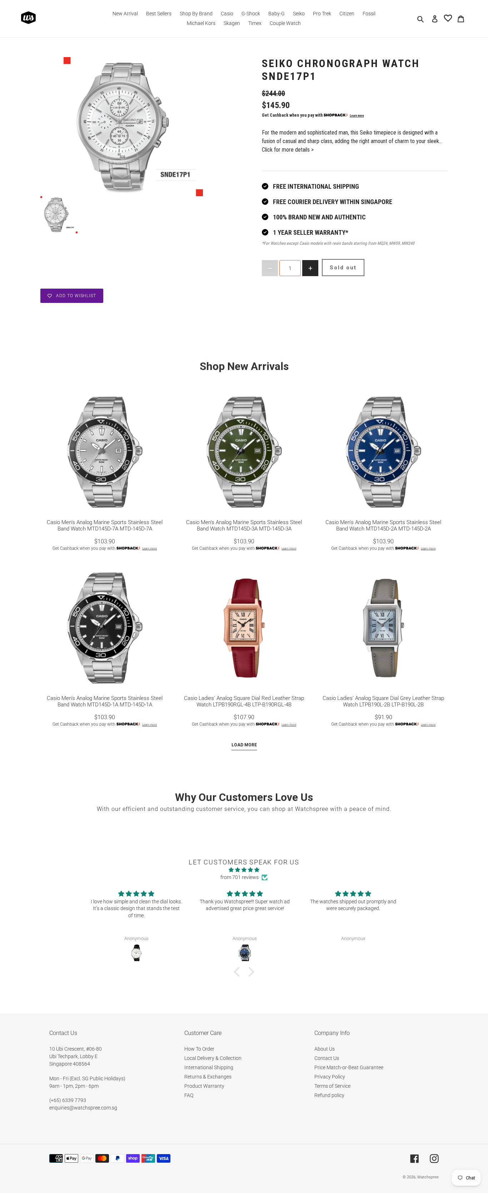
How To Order (199, 1049)
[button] (239, 972)
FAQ (188, 1095)
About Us (324, 1049)
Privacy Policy (329, 1077)
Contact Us (326, 1058)
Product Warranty (204, 1086)
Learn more (357, 115)
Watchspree (428, 1177)
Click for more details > (288, 149)
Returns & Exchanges (207, 1077)
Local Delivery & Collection (212, 1058)
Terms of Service (332, 1086)
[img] (244, 870)
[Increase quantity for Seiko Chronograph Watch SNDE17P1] (310, 268)
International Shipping (208, 1067)
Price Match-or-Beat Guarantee (348, 1067)
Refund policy (329, 1095)
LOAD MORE (244, 744)
